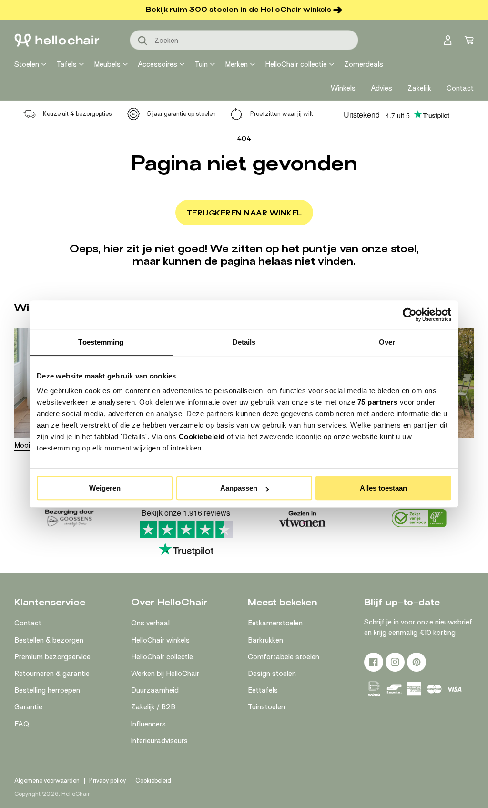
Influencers (148, 724)
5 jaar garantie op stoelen (181, 113)
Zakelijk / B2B (153, 707)
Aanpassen (238, 488)
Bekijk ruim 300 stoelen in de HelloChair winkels (238, 9)
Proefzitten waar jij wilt (281, 113)
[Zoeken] (142, 41)
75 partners (377, 402)
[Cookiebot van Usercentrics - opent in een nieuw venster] (409, 314)
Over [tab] (387, 342)
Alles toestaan (383, 488)
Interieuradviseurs (159, 741)
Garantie (28, 707)
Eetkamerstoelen (275, 623)
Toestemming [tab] (100, 342)
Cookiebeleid (202, 436)
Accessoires (157, 64)
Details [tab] (244, 342)
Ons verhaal (150, 623)
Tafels (66, 64)
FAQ (21, 724)
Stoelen (26, 64)
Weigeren (105, 488)
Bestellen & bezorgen (48, 640)
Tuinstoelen (266, 707)
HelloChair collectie (296, 64)
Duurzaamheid (155, 690)
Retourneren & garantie (52, 673)
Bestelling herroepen (47, 690)
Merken (236, 64)
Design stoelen (272, 673)
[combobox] (244, 40)
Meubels (107, 64)
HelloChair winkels (160, 640)
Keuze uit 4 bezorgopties (77, 113)
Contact (27, 623)
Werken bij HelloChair (165, 673)
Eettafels (263, 690)
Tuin (201, 64)
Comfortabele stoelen (283, 657)
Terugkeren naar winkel (244, 213)
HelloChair (75, 793)
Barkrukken (265, 640)
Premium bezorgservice (52, 657)
